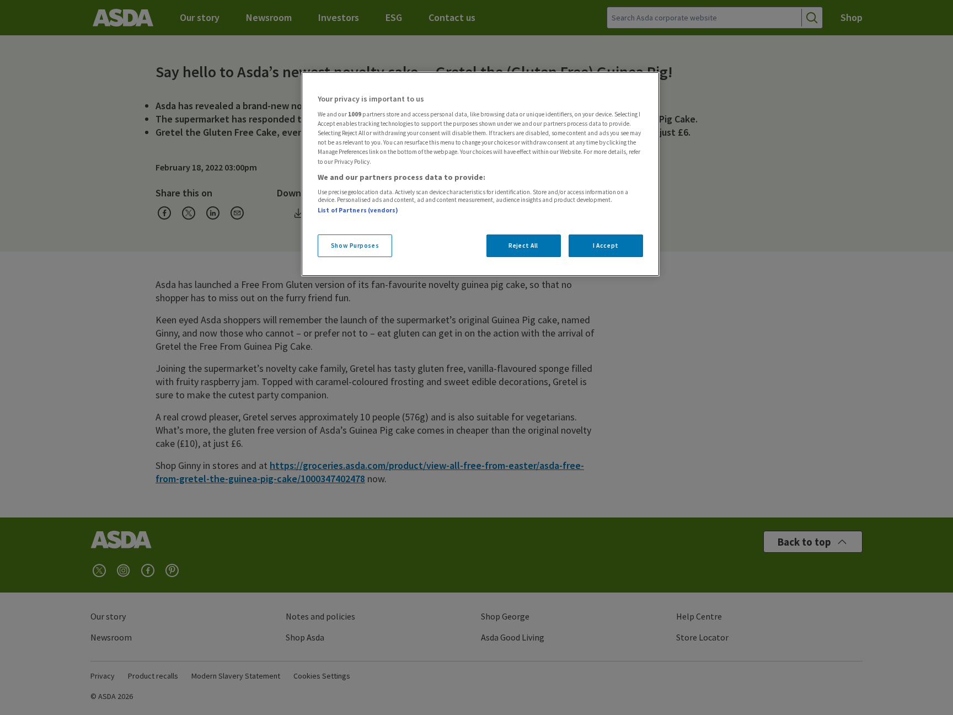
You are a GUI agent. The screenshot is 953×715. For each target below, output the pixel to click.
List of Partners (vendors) (358, 210)
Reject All (523, 245)
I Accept (606, 245)
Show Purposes (355, 245)
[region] (480, 174)
